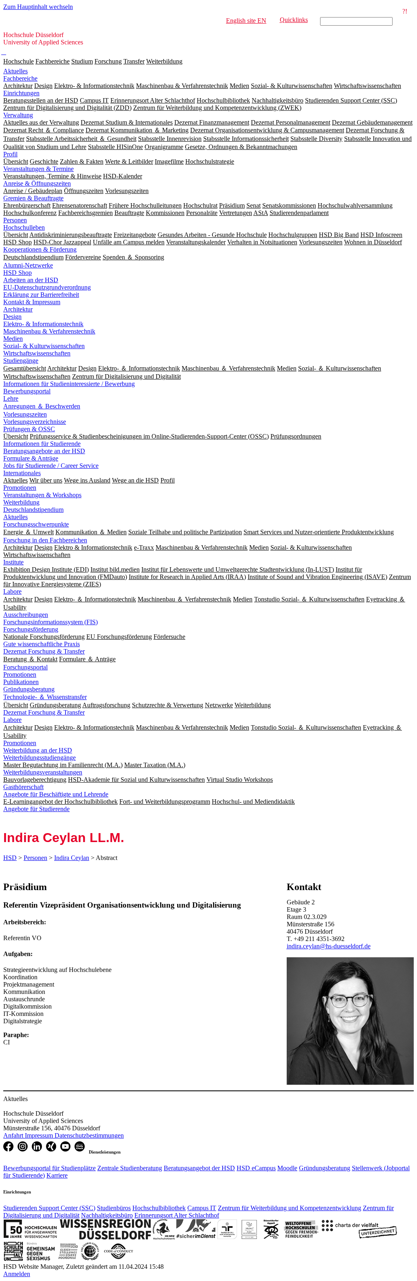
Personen (15, 220)
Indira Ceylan (71, 857)
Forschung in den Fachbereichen (45, 540)
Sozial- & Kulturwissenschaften (44, 345)
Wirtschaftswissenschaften (36, 353)
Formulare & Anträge (30, 458)
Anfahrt (14, 1135)
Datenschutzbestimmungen (89, 1135)
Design (12, 316)
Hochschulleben (24, 227)
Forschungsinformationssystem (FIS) (50, 622)
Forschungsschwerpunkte (36, 524)
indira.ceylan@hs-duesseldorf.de (329, 946)
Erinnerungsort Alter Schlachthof (176, 1215)
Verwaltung (18, 115)
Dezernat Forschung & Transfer (44, 651)
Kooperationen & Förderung (40, 249)
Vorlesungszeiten (25, 414)
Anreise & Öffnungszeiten (37, 183)
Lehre (10, 398)
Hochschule (18, 61)
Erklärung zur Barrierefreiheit (41, 294)
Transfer (134, 61)
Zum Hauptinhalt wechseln (38, 6)
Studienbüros (114, 1207)
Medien (13, 338)
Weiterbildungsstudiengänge (39, 757)
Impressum (40, 1135)
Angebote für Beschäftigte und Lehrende (55, 794)
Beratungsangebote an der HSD (44, 450)
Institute (13, 562)
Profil (10, 154)
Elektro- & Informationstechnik (43, 323)
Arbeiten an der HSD (30, 279)
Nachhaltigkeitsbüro (107, 1215)
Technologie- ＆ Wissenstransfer (45, 696)
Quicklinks (294, 19)
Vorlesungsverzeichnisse (34, 421)
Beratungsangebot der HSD (199, 1168)
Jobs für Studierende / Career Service (51, 465)
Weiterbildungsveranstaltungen (42, 772)
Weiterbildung (164, 61)
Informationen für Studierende (42, 443)
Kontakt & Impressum (31, 301)
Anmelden (16, 1273)
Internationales (22, 472)
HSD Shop (17, 272)
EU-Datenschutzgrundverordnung (47, 287)
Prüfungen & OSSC (29, 429)
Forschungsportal (25, 667)
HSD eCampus (256, 1168)
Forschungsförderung (30, 629)
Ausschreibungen (25, 614)
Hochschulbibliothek (159, 1207)
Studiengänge (20, 360)
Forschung (108, 61)
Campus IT (201, 1207)
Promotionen (19, 487)
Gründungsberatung (29, 689)
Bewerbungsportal (26, 391)
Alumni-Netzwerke (28, 265)
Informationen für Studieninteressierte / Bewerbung (69, 383)
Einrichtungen (21, 93)
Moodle (287, 1168)
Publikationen (21, 681)
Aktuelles (15, 71)
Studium (82, 61)
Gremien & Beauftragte (33, 198)
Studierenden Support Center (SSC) (49, 1207)
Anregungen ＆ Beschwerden (41, 406)
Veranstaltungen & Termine (38, 168)
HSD (10, 857)
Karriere (57, 1175)
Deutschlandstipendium (33, 509)
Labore (12, 591)
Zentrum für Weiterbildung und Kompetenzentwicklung (289, 1207)
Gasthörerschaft (23, 786)
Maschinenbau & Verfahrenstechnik (49, 331)
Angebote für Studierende (36, 808)
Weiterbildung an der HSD (37, 750)
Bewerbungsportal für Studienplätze (49, 1168)
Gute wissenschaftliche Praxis (41, 643)
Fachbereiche (52, 61)
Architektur (18, 309)
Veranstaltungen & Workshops (42, 494)
